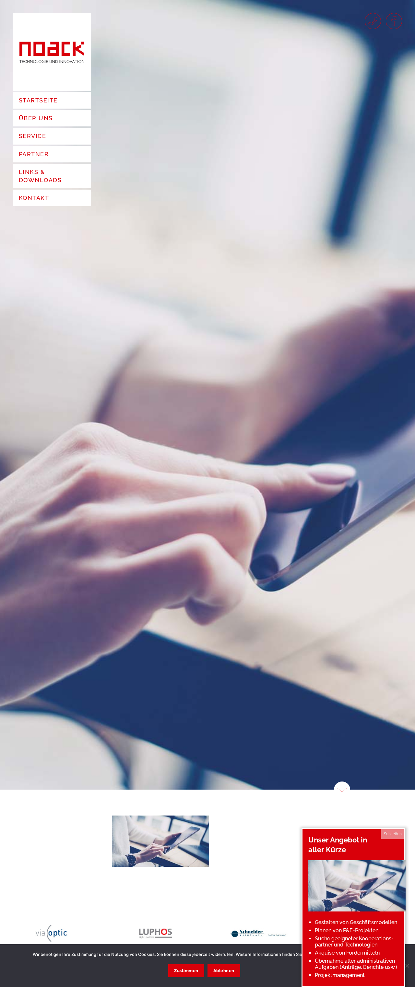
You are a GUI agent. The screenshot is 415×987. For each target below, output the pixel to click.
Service (32, 136)
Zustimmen (186, 970)
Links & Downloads (40, 176)
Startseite (38, 100)
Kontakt (34, 197)
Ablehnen (223, 970)
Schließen (393, 834)
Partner (34, 154)
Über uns (36, 118)
